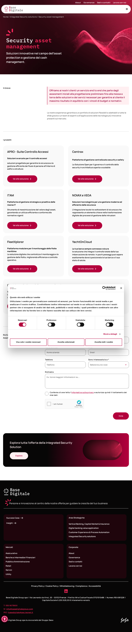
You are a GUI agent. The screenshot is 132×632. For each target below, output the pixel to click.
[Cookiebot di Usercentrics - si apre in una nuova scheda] (104, 288)
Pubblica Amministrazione (18, 561)
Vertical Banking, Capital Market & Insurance (89, 524)
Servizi (9, 570)
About (78, 2)
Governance (89, 2)
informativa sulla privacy (82, 392)
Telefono (49, 359)
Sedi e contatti (103, 2)
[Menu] (127, 9)
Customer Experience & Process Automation (89, 532)
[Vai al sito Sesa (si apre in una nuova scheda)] (124, 620)
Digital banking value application (84, 528)
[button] (4, 619)
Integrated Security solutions (23, 17)
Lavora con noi (119, 2)
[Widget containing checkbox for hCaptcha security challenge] (64, 404)
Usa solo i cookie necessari (28, 342)
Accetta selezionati (66, 342)
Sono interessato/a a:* (98, 359)
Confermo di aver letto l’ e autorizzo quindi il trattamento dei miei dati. (88, 393)
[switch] (51, 324)
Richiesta (49, 372)
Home (5, 17)
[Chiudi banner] (121, 288)
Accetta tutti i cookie (103, 342)
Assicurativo (11, 553)
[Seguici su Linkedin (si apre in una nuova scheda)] (66, 591)
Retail (8, 565)
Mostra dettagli (110, 334)
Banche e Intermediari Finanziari (20, 557)
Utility (8, 574)
